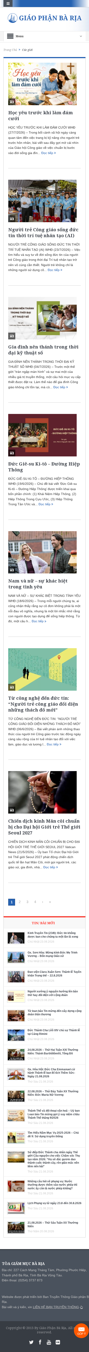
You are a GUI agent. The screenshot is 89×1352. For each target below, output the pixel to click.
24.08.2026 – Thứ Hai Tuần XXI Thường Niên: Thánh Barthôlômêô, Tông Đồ (53, 1051)
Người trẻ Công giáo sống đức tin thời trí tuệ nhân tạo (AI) (43, 233)
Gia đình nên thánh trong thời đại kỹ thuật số (43, 350)
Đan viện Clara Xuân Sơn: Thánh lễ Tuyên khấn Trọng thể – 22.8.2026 (54, 973)
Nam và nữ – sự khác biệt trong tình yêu (38, 584)
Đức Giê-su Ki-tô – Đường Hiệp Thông (44, 467)
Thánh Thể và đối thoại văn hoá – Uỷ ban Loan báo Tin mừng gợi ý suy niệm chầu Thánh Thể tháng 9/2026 (54, 1114)
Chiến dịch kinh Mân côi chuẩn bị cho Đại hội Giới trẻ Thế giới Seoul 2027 (44, 827)
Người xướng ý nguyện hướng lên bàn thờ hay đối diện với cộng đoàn (53, 993)
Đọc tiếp (47, 153)
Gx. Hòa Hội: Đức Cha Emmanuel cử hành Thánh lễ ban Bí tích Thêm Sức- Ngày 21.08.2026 (51, 1073)
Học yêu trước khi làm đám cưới (40, 116)
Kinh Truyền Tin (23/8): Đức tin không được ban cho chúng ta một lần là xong (53, 934)
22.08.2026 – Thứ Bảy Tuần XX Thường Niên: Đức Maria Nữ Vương (53, 1093)
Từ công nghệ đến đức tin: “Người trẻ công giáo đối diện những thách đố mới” (43, 704)
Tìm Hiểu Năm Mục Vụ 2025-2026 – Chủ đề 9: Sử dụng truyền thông (53, 1134)
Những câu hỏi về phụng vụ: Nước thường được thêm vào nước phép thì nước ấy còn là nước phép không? (52, 1185)
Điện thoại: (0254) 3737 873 (22, 1280)
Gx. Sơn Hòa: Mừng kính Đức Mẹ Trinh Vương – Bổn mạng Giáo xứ (52, 954)
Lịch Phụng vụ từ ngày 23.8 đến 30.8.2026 (54, 1203)
